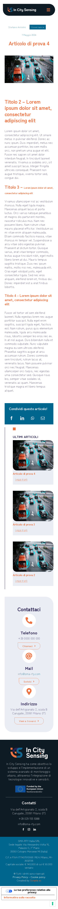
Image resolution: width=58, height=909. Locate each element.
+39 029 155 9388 (28, 818)
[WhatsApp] (32, 418)
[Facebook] (11, 418)
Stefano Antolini (17, 27)
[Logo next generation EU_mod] (29, 787)
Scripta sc (35, 880)
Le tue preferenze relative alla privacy (32, 891)
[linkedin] (34, 829)
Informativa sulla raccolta (19, 897)
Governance (37, 27)
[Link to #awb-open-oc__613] (48, 10)
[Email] (42, 418)
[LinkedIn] (22, 418)
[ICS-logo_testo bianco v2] (22, 9)
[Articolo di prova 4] (33, 455)
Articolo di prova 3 (24, 524)
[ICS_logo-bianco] (29, 749)
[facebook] (23, 829)
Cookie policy (38, 877)
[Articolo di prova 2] (33, 557)
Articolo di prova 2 (24, 575)
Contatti (29, 802)
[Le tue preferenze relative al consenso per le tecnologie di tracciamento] (53, 904)
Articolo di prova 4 (24, 473)
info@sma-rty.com (29, 674)
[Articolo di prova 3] (33, 506)
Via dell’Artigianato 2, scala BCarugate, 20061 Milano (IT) (29, 811)
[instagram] (29, 829)
